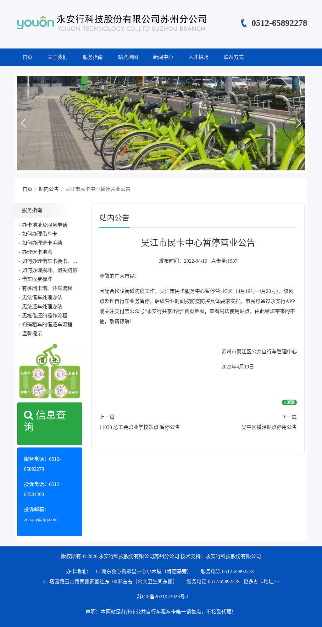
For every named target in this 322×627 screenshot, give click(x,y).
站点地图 (128, 57)
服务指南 (93, 57)
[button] (23, 123)
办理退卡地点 (37, 252)
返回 (290, 402)
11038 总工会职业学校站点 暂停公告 (139, 427)
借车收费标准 (37, 279)
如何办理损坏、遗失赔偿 (49, 270)
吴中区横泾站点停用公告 (269, 427)
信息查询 (45, 421)
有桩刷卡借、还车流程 (47, 288)
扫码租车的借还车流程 (47, 324)
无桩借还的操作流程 (44, 315)
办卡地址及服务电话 (44, 225)
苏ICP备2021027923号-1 (163, 596)
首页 (27, 57)
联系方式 (234, 57)
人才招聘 (198, 57)
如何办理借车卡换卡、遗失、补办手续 (65, 261)
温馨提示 (32, 333)
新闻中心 (163, 57)
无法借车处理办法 (42, 297)
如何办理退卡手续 (42, 243)
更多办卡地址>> (261, 581)
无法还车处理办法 (42, 306)
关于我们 (57, 57)
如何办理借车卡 (39, 234)
